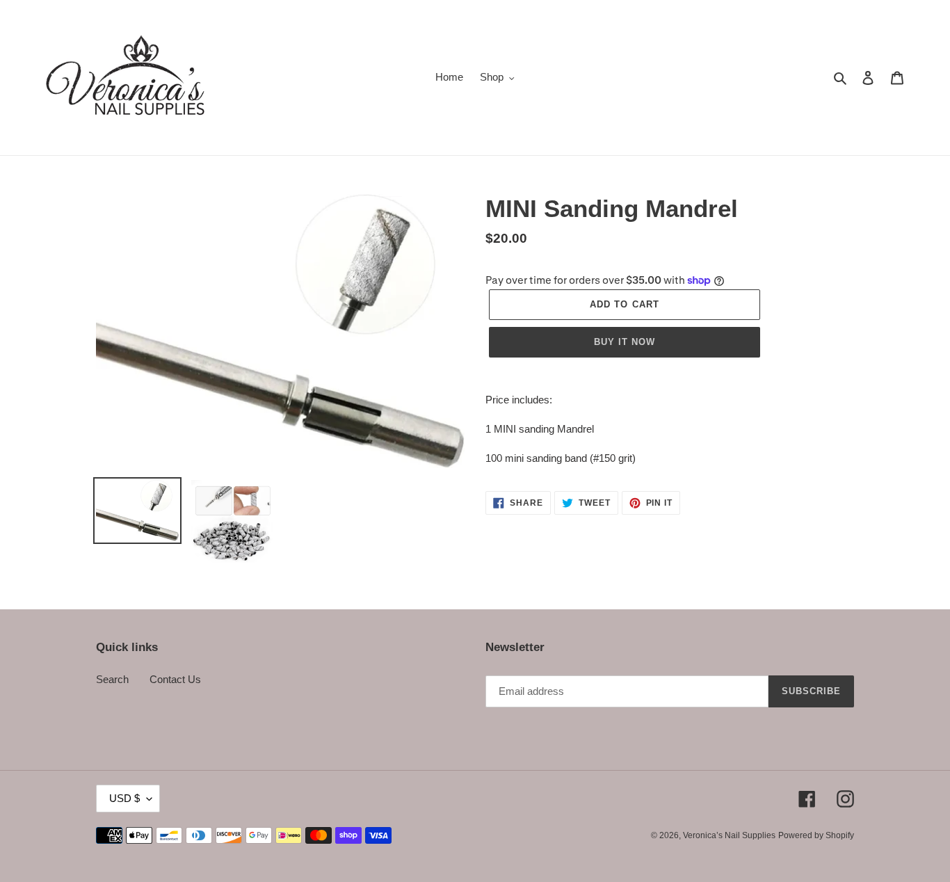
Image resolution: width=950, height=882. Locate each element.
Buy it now (624, 342)
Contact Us (175, 679)
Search (112, 679)
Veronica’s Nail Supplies (729, 835)
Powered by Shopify (816, 835)
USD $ (124, 798)
